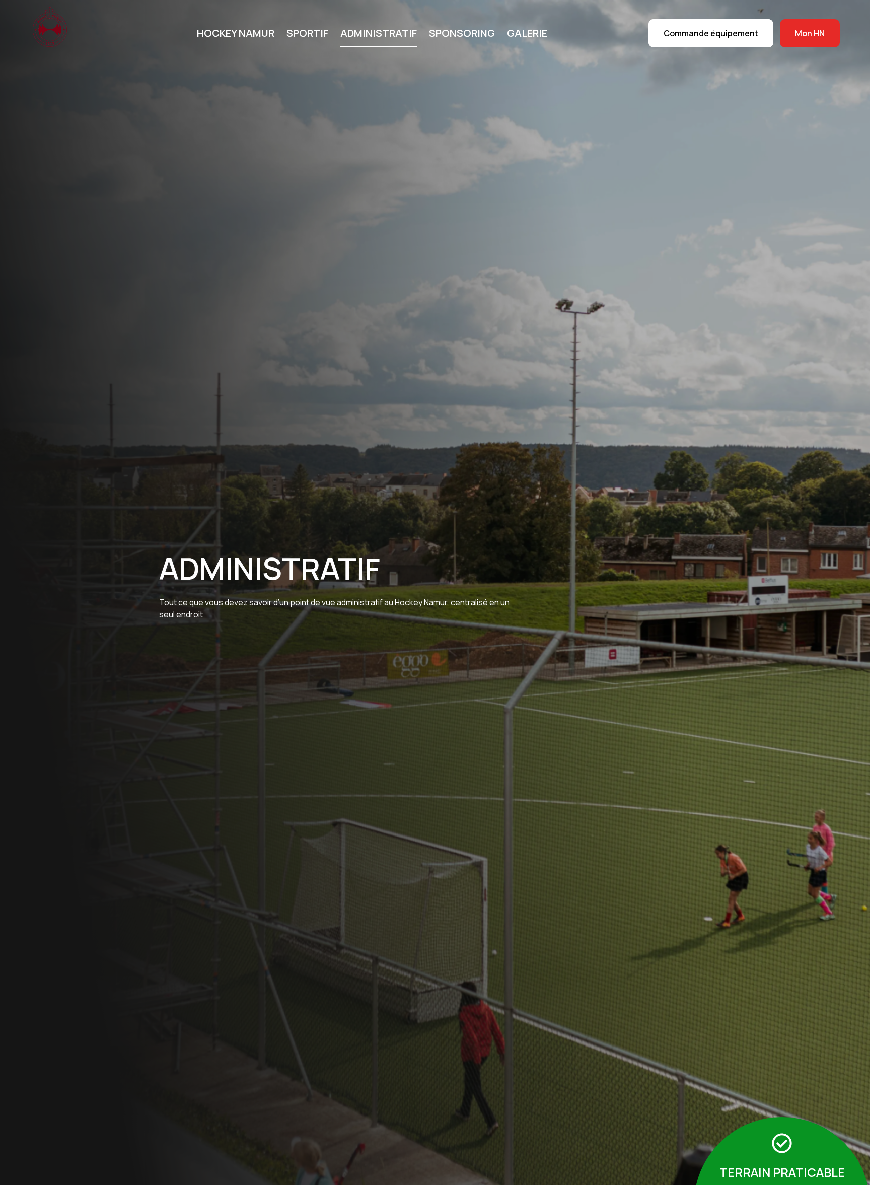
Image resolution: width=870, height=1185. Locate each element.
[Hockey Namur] (55, 32)
